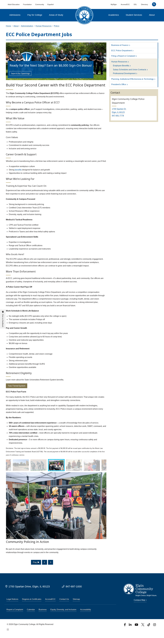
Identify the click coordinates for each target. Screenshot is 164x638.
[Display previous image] (44, 562)
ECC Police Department (121, 51)
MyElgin (114, 4)
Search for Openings (20, 73)
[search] (154, 5)
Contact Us (64, 599)
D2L (135, 4)
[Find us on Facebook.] (125, 625)
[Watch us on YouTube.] (136, 625)
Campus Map (139, 600)
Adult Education (14, 4)
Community (39, 4)
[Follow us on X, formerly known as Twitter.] (143, 625)
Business (43, 610)
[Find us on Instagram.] (154, 625)
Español (50, 4)
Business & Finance (119, 45)
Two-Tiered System (16, 385)
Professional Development (124, 73)
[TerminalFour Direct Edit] (7, 630)
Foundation (27, 4)
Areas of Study (56, 15)
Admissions (14, 15)
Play (35, 562)
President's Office (118, 84)
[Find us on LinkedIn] (130, 625)
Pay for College (34, 15)
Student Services (134, 15)
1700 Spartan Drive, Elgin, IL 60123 (29, 586)
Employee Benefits (121, 66)
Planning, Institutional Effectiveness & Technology (132, 79)
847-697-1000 (74, 586)
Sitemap (76, 599)
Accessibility (85, 610)
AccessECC (125, 4)
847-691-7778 (118, 116)
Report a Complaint (14, 610)
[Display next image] (50, 562)
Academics (113, 15)
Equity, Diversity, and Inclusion (63, 610)
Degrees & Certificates (31, 599)
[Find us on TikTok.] (149, 625)
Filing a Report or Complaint (123, 56)
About (152, 15)
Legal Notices (12, 599)
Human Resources (44, 26)
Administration (27, 26)
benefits (18, 170)
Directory (144, 4)
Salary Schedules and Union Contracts (129, 70)
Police (56, 26)
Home (8, 26)
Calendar (31, 610)
